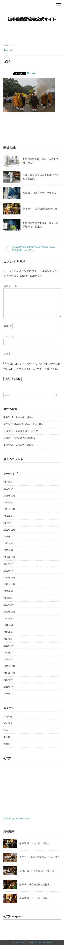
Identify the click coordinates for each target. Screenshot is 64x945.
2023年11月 (9, 530)
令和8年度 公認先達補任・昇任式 (20, 431)
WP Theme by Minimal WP (41, 942)
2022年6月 (8, 564)
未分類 (6, 737)
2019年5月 (8, 639)
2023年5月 (8, 550)
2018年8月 (8, 687)
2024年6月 (8, 516)
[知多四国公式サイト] (32, 14)
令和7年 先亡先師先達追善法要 (19, 438)
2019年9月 (8, 618)
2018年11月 (9, 673)
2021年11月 (9, 584)
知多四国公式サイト (21, 942)
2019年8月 (8, 625)
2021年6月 (8, 591)
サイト (7, 353)
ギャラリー (9, 723)
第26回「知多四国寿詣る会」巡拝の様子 (23, 424)
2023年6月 (8, 543)
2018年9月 (8, 680)
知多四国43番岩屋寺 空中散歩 (39, 192)
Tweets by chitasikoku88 (16, 818)
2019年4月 (8, 646)
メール (8, 336)
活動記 (6, 743)
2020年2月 (8, 605)
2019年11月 (9, 611)
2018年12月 (9, 666)
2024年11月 (9, 509)
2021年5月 (8, 598)
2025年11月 (9, 495)
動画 (5, 730)
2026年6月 (8, 482)
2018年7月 (8, 693)
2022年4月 (8, 570)
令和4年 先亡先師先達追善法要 (40, 208)
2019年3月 (8, 652)
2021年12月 (9, 577)
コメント (10, 285)
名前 (7, 325)
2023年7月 (8, 536)
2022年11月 (9, 557)
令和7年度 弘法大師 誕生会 (18, 444)
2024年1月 (8, 523)
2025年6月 (8, 502)
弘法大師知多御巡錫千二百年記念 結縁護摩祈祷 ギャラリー (33, 248)
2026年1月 (8, 489)
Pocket (31, 73)
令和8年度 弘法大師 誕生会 (18, 417)
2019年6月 (8, 632)
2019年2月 (8, 659)
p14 (11, 50)
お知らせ (7, 716)
